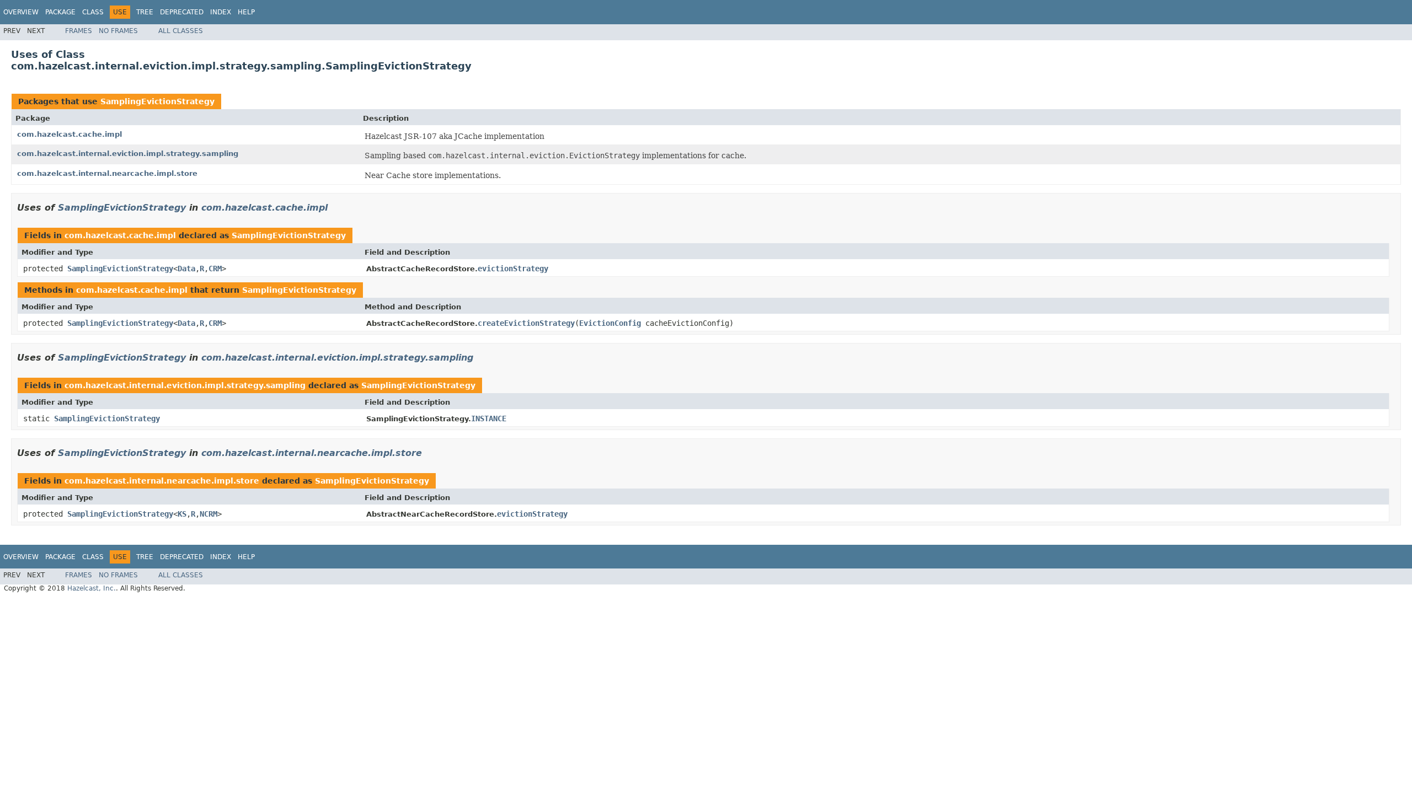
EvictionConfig (610, 323)
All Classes (180, 31)
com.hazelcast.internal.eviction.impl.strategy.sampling (127, 153)
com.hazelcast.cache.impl (69, 134)
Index (220, 12)
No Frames (118, 31)
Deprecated (182, 12)
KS (182, 513)
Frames (78, 31)
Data (186, 268)
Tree (144, 12)
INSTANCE (488, 418)
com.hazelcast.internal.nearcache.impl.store (107, 173)
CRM (215, 268)
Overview (21, 12)
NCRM (208, 513)
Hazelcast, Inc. (91, 588)
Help (246, 12)
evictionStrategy (513, 268)
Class (93, 12)
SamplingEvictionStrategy (157, 101)
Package (60, 12)
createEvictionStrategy (526, 323)
